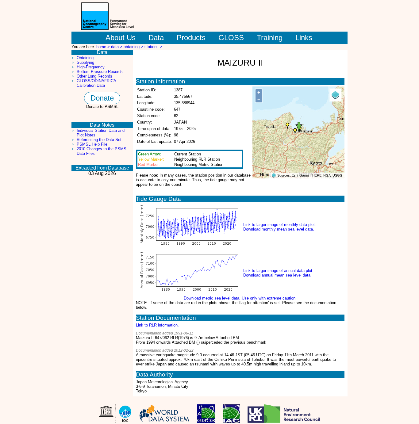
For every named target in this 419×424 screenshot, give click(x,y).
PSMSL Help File (92, 144)
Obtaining (85, 57)
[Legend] (335, 95)
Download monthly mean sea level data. (278, 229)
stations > (153, 46)
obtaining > (134, 46)
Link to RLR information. (157, 325)
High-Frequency (91, 67)
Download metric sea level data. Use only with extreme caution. (240, 298)
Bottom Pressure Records (100, 71)
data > (117, 46)
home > (103, 46)
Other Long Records (94, 76)
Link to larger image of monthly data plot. (279, 224)
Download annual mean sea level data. (277, 275)
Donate (102, 98)
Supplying (85, 62)
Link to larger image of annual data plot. (278, 270)
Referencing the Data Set (99, 139)
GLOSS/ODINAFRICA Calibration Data (96, 83)
